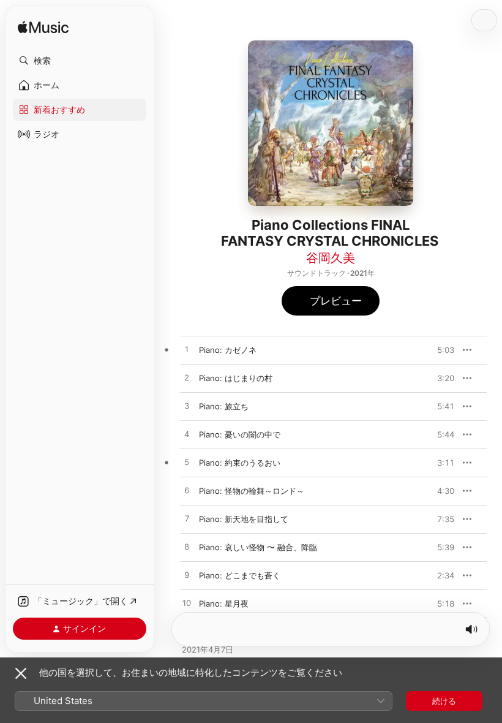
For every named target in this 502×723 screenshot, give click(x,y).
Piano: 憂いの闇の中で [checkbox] (239, 434)
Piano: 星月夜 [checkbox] (224, 603)
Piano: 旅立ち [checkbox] (224, 406)
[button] (79, 60)
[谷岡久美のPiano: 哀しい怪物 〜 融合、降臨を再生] (186, 547)
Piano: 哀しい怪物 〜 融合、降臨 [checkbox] (258, 547)
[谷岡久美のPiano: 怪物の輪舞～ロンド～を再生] (186, 490)
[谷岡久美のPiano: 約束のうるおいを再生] (186, 462)
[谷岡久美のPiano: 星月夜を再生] (186, 603)
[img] (43, 28)
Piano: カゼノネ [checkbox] (228, 350)
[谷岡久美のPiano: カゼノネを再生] (186, 349)
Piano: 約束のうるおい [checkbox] (239, 462)
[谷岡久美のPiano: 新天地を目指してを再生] (186, 518)
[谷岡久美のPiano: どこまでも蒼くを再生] (186, 575)
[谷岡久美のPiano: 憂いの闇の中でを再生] (186, 434)
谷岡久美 (330, 258)
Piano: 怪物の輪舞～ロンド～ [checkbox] (251, 491)
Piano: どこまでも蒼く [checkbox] (239, 575)
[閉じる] (20, 673)
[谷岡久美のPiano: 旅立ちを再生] (186, 406)
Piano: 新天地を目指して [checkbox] (243, 519)
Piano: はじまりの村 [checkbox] (235, 378)
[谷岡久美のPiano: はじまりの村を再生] (186, 378)
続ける (444, 701)
